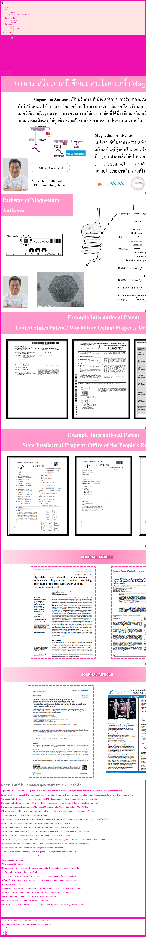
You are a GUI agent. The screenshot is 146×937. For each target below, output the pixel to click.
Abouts (7, 10)
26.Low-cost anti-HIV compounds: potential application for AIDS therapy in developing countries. (37, 892)
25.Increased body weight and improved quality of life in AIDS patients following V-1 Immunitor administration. (42, 888)
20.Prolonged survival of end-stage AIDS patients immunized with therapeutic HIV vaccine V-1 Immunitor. (40, 868)
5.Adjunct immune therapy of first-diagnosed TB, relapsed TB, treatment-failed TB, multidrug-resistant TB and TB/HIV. (44, 807)
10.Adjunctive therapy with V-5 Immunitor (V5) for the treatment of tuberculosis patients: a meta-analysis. (40, 827)
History (12, 12)
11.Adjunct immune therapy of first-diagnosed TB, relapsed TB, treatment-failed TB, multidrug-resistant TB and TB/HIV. (45, 831)
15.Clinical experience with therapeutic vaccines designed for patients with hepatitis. (32, 848)
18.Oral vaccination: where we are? (14, 860)
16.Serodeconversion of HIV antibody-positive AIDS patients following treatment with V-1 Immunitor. (39, 852)
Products (12, 22)
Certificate (13, 20)
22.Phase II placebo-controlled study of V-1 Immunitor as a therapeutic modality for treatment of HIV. (39, 876)
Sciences (8, 24)
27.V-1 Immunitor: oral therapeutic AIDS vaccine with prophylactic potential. (29, 897)
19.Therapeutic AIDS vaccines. (12, 864)
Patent (11, 30)
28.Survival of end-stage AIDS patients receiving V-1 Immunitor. (25, 901)
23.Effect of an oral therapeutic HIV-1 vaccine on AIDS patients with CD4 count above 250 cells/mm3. (39, 880)
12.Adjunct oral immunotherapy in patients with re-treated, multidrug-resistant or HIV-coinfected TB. (38, 836)
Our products (10, 18)
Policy (11, 16)
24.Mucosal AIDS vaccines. (11, 884)
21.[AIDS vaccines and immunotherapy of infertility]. (20, 872)
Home (7, 8)
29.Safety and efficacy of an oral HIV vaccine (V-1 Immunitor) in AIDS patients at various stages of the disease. (42, 905)
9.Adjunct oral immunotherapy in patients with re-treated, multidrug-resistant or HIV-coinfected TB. (37, 823)
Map (11, 34)
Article (11, 26)
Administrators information (19, 14)
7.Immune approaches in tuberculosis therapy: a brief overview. (24, 815)
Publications (14, 28)
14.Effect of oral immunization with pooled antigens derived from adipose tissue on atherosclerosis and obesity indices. (46, 844)
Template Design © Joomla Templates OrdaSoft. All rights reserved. (26, 924)
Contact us (9, 32)
